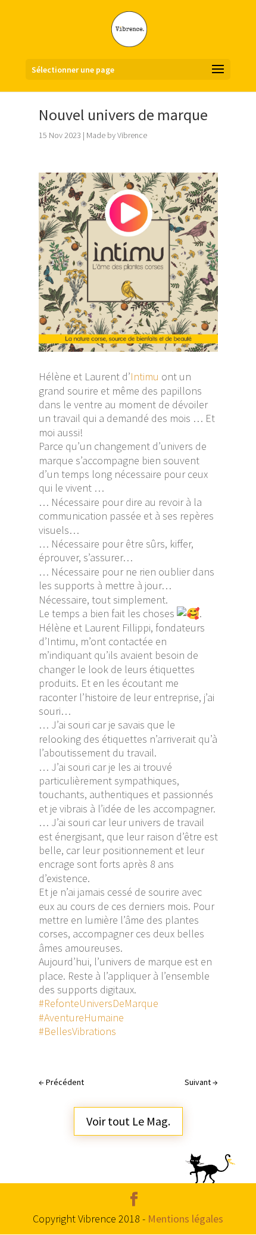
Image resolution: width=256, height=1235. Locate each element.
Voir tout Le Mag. (128, 1121)
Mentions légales (185, 1218)
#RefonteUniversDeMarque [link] (98, 1003)
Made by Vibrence (116, 135)
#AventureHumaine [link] (81, 1017)
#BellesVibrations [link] (77, 1031)
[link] (144, 376)
